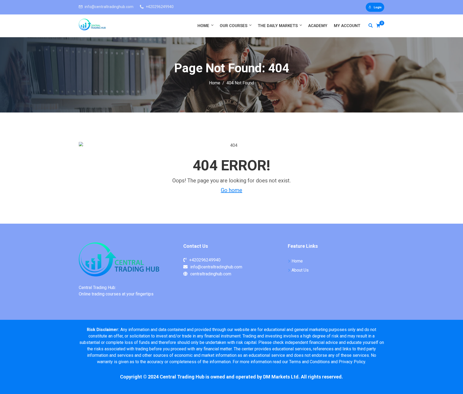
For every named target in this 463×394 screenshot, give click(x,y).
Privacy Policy (352, 361)
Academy (317, 25)
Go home (231, 190)
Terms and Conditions (309, 361)
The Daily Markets (278, 25)
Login (378, 7)
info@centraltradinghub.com (109, 7)
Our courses (233, 25)
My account (347, 25)
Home (203, 25)
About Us (300, 270)
